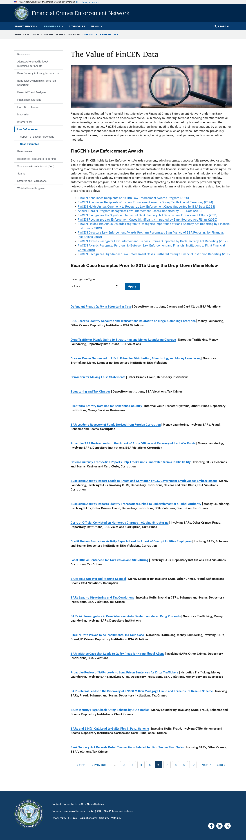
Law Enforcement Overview (61, 34)
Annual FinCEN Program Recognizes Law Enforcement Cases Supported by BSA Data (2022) (140, 211)
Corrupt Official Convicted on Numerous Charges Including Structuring (120, 522)
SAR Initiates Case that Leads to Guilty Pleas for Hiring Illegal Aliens (117, 653)
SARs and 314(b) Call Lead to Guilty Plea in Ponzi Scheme (110, 728)
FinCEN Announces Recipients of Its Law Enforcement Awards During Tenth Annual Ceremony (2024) (145, 202)
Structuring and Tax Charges (90, 391)
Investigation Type (83, 279)
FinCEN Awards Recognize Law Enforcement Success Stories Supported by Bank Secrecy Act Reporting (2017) (153, 241)
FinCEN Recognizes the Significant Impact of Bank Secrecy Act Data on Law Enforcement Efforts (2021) (147, 215)
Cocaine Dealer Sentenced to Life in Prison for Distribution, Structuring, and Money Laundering (136, 358)
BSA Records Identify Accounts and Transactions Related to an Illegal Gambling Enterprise (133, 321)
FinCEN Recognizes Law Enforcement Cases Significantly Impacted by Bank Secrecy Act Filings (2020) (147, 219)
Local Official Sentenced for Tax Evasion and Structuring (109, 560)
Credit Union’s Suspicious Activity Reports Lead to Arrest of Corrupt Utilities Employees (131, 541)
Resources (32, 34)
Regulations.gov (88, 818)
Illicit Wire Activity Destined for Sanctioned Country (106, 406)
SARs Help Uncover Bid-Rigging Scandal (98, 579)
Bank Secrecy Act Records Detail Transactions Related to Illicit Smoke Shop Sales (127, 747)
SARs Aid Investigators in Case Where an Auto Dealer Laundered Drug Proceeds (126, 616)
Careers (56, 811)
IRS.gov (72, 818)
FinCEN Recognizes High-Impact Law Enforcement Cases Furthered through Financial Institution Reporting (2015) (154, 254)
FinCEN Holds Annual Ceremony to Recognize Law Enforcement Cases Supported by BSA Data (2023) (146, 206)
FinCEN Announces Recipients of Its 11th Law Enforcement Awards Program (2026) (133, 198)
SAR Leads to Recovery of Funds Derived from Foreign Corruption (116, 424)
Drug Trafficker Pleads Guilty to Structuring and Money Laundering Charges (123, 339)
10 (192, 765)
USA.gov (104, 818)
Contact (56, 804)
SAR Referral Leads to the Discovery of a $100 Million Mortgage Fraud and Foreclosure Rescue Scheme (142, 691)
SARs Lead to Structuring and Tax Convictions (102, 597)
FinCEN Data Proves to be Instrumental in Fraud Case (107, 635)
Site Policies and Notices (118, 811)
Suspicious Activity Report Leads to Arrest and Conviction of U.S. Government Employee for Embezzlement (144, 481)
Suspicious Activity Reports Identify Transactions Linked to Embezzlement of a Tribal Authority (136, 504)
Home (18, 34)
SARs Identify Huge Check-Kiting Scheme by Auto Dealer (110, 710)
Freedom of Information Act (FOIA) (82, 811)
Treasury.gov (59, 818)
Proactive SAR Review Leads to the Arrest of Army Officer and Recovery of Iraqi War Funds (133, 443)
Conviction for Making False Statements (98, 377)
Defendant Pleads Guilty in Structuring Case (101, 306)
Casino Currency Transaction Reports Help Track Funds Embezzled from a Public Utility (131, 462)
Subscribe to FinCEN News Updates (83, 804)
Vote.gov (116, 818)
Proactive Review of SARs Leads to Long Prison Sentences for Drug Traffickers (124, 672)
